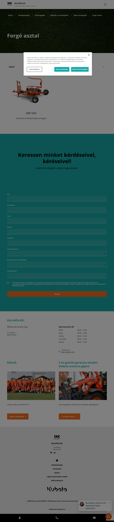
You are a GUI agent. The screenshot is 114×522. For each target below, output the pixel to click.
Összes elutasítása (62, 69)
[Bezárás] (88, 54)
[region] (58, 64)
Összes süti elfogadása (80, 69)
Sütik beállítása (34, 69)
